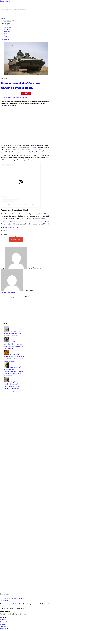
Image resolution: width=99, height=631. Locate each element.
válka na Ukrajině (21, 97)
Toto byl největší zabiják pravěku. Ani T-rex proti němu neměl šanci (12, 334)
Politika (6, 36)
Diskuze (5, 234)
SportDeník (3, 622)
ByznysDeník (4, 628)
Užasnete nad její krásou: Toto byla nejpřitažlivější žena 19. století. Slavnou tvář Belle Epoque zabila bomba (13, 371)
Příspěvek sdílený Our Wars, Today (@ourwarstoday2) (20, 204)
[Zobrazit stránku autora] (17, 293)
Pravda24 (3, 626)
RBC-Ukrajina (31, 147)
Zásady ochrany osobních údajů (13, 598)
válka (13, 97)
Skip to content (5, 1)
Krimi (5, 34)
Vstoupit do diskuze (15, 239)
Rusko (3, 97)
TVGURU (3, 624)
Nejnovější (7, 27)
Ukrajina (8, 97)
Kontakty (6, 600)
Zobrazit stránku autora (8, 293)
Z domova (7, 29)
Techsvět (3, 620)
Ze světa (7, 31)
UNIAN (43, 218)
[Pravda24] (7, 21)
